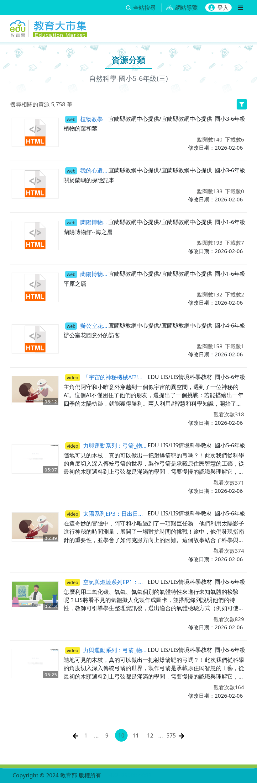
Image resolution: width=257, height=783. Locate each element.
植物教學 (85, 119)
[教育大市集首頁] (48, 27)
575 (171, 735)
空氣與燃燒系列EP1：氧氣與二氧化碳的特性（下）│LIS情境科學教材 (107, 582)
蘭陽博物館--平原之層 (87, 274)
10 (121, 735)
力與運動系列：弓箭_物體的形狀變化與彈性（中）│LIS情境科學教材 (107, 445)
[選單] (240, 7)
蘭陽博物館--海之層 (87, 222)
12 (150, 735)
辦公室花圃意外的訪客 (87, 325)
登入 (222, 7)
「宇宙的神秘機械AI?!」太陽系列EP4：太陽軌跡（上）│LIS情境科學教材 (107, 377)
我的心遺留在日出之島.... (87, 170)
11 (136, 735)
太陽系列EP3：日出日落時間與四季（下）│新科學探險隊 (107, 513)
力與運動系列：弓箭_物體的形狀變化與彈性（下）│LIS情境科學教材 (107, 650)
